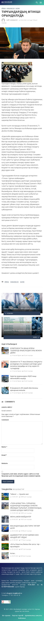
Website (5, 463)
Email (4, 455)
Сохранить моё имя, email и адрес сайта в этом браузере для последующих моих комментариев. (21, 475)
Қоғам (18, 8)
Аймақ (4, 8)
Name (4, 447)
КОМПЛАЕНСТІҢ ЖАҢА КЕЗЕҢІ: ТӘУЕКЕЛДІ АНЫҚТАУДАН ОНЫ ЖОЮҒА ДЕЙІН (26, 350)
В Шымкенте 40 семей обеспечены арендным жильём (24, 389)
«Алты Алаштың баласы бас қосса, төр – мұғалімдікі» (25, 545)
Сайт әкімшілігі (12, 20)
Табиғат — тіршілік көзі (19, 494)
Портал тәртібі (17, 615)
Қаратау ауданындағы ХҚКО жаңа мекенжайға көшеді (23, 377)
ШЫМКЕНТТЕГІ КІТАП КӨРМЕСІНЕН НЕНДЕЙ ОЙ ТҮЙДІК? (24, 536)
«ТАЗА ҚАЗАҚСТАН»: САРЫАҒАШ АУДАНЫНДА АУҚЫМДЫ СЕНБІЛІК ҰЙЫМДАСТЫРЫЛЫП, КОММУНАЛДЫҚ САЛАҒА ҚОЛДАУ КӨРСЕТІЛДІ (25, 506)
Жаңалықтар (11, 8)
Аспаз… (13, 553)
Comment (5, 420)
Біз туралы (6, 615)
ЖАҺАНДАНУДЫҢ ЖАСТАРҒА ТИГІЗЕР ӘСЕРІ (25, 527)
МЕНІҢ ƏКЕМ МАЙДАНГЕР (20, 517)
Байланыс (22, 618)
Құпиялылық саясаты (33, 615)
